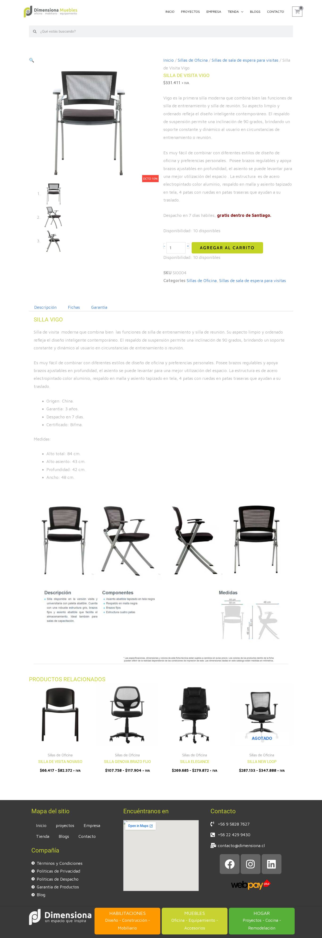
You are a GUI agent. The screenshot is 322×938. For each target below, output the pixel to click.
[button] (31, 60)
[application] (241, 11)
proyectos (65, 825)
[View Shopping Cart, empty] (297, 11)
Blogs (64, 836)
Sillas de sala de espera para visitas (245, 60)
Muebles (194, 913)
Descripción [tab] (45, 307)
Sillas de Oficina (193, 60)
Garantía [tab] (99, 307)
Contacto (87, 836)
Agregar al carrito (227, 247)
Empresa (92, 825)
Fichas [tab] (74, 307)
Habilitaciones (127, 913)
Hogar (262, 913)
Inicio (168, 60)
